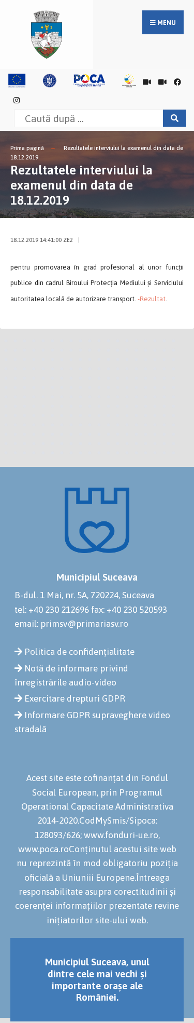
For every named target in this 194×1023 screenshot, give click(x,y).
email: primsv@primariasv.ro (71, 623)
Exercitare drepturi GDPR (74, 698)
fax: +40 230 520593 (129, 609)
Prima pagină (27, 148)
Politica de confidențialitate (79, 652)
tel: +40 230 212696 (51, 609)
